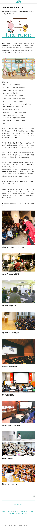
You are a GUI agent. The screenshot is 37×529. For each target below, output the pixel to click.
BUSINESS (23, 511)
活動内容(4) (4, 492)
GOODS (18, 513)
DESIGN (16, 511)
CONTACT (25, 513)
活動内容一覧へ (18, 505)
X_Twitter (31, 511)
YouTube (11, 513)
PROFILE (10, 511)
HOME (4, 511)
